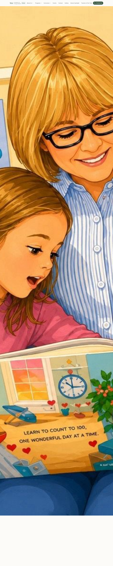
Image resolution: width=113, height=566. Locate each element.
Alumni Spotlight (74, 3)
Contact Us (99, 3)
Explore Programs (20, 510)
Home (23, 3)
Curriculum (46, 3)
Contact (60, 3)
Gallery (66, 3)
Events (54, 3)
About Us (29, 3)
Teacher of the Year (86, 3)
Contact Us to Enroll (11, 510)
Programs (37, 3)
